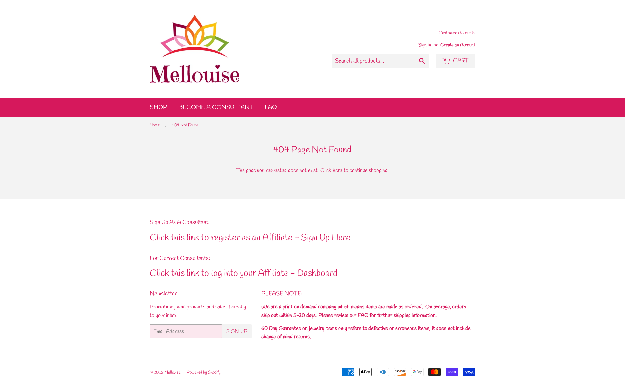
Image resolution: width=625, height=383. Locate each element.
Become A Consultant (216, 107)
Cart (460, 60)
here (337, 170)
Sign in (424, 45)
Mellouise (172, 372)
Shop (158, 107)
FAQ (271, 107)
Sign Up (236, 331)
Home (155, 125)
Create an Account (457, 45)
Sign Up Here (325, 238)
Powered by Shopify (204, 372)
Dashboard (317, 273)
